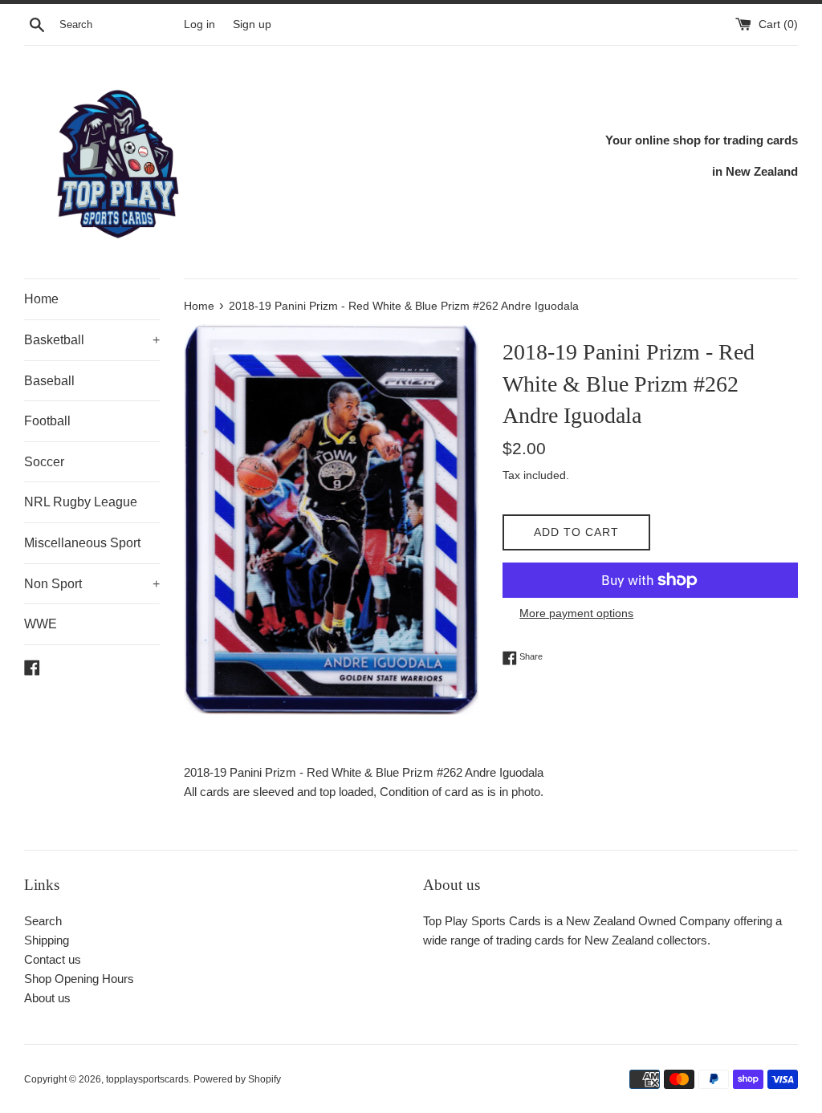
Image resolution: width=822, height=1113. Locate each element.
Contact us (52, 959)
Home (41, 299)
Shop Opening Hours (79, 978)
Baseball (49, 381)
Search (43, 921)
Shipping (46, 940)
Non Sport (92, 584)
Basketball (92, 340)
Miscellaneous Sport (82, 543)
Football (47, 421)
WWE (40, 624)
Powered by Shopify (237, 1079)
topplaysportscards (147, 1079)
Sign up (252, 24)
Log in (199, 24)
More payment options (576, 613)
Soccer (44, 462)
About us (47, 998)
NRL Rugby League (80, 502)
